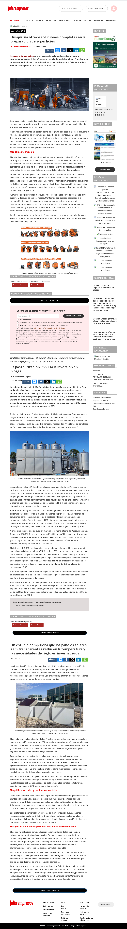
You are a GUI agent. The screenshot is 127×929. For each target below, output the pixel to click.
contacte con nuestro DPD (50, 340)
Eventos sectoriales (101, 409)
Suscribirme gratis (73, 316)
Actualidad (27, 21)
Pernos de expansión (100, 114)
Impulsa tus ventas (101, 400)
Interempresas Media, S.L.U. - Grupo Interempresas (67, 926)
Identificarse (48, 902)
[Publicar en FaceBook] (63, 50)
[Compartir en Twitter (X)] (70, 50)
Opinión (39, 21)
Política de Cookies (84, 913)
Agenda (87, 21)
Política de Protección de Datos (54, 328)
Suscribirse (105, 170)
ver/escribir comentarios (50, 633)
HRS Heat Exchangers (21, 358)
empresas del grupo (64, 336)
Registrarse (48, 906)
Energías (14, 20)
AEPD (57, 342)
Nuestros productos (65, 913)
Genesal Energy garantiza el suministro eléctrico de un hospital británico (105, 321)
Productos (51, 21)
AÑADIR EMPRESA (106, 904)
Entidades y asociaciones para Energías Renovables (103, 377)
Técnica (76, 21)
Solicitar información (20, 285)
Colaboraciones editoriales (86, 919)
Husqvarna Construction (22, 56)
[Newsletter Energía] (105, 144)
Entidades (98, 21)
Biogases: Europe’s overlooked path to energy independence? (42, 602)
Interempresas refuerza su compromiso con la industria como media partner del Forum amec (104, 335)
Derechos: (29, 338)
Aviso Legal (37, 328)
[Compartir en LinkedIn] (76, 50)
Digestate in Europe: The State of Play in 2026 (29, 605)
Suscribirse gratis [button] (97, 8)
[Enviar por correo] (57, 50)
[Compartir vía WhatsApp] (82, 50)
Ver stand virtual (36, 285)
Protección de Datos (84, 907)
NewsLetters (48, 910)
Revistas (110, 21)
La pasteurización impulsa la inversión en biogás (103, 287)
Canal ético (63, 907)
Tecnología (64, 21)
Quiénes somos (64, 919)
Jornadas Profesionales (102, 398)
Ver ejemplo (59, 310)
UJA (53, 666)
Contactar (65, 902)
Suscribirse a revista (47, 914)
